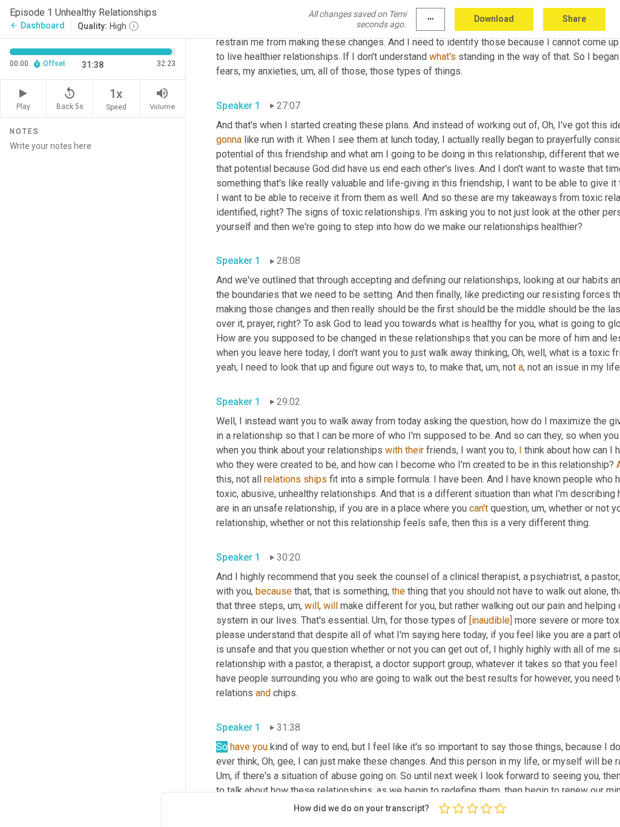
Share (574, 19)
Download (494, 19)
